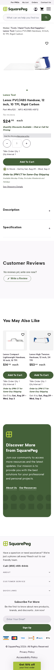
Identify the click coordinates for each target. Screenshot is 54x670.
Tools (13, 28)
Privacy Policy (27, 651)
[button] (27, 666)
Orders (35, 2)
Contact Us (46, 2)
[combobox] (22, 17)
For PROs (15, 2)
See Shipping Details (13, 186)
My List (25, 2)
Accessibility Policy (27, 657)
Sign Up (27, 627)
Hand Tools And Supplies (31, 28)
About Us (11, 488)
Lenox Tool (8, 31)
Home (6, 28)
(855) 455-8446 (18, 566)
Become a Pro (23, 136)
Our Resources (27, 488)
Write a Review (20, 279)
